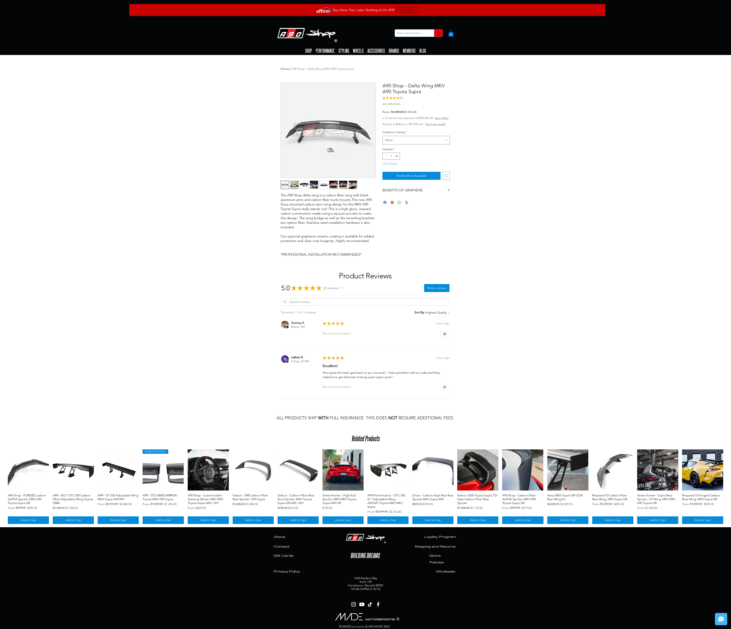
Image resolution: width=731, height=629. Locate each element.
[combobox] (416, 147)
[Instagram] (353, 604)
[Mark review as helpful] (444, 334)
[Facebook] (378, 604)
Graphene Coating (394, 139)
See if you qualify (393, 131)
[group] (365, 486)
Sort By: (419, 312)
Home (285, 69)
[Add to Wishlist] (446, 183)
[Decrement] (385, 163)
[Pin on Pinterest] (392, 210)
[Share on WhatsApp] (399, 210)
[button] (451, 33)
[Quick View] (28, 469)
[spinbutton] (391, 163)
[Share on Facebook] (385, 210)
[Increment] (397, 163)
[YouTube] (362, 604)
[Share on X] (406, 210)
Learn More (411, 121)
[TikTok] (370, 604)
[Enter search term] (438, 33)
